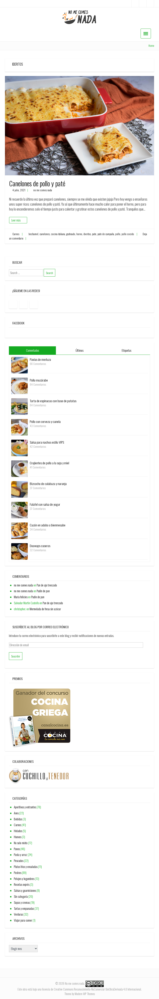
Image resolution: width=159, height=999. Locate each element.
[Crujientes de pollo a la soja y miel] (19, 468)
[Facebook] (135, 3)
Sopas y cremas (22, 902)
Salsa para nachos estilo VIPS (47, 442)
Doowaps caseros (40, 545)
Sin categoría (21, 896)
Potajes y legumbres (24, 878)
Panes (17, 849)
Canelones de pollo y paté (37, 183)
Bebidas (18, 819)
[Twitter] (150, 3)
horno (79, 234)
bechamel (33, 234)
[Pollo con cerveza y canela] (19, 427)
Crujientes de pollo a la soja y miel (49, 462)
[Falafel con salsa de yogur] (19, 509)
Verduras (18, 914)
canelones (45, 234)
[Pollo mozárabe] (19, 385)
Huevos (17, 837)
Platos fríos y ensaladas (25, 866)
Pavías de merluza (40, 359)
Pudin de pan (43, 591)
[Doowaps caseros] (19, 551)
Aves (16, 813)
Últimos (79, 350)
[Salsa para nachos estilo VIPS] (19, 447)
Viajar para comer (23, 920)
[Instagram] (142, 3)
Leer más (15, 220)
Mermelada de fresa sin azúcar (45, 609)
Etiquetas (126, 350)
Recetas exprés (21, 884)
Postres (17, 872)
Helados (18, 831)
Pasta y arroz (20, 854)
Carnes (15, 234)
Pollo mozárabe (39, 380)
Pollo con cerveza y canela (45, 421)
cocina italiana (58, 234)
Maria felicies (21, 597)
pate (94, 234)
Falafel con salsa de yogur (45, 504)
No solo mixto (21, 843)
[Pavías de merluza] (19, 364)
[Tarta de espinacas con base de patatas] (19, 406)
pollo (117, 234)
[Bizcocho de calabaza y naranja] (19, 489)
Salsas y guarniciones (25, 890)
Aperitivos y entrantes (25, 807)
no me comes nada (42, 190)
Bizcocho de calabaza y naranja (48, 483)
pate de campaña (106, 234)
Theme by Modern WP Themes (79, 994)
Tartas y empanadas (24, 908)
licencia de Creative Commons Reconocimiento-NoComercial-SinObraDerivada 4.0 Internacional (91, 989)
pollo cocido (128, 234)
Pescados (18, 860)
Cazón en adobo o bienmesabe (47, 524)
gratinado (70, 234)
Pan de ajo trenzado (47, 585)
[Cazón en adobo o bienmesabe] (19, 530)
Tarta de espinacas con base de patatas (53, 400)
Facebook (18, 322)
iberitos (87, 234)
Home (151, 46)
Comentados (32, 350)
